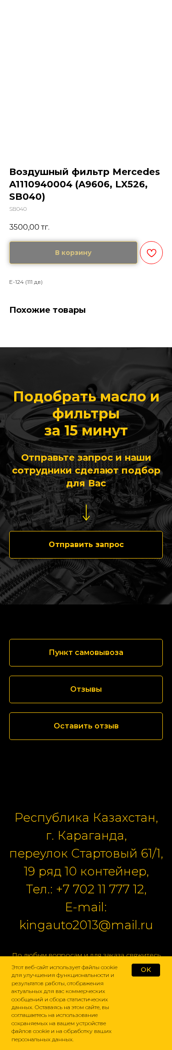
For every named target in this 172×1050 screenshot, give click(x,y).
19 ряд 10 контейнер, (86, 871)
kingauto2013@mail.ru (86, 925)
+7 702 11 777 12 (100, 889)
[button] (86, 545)
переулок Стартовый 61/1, (86, 853)
